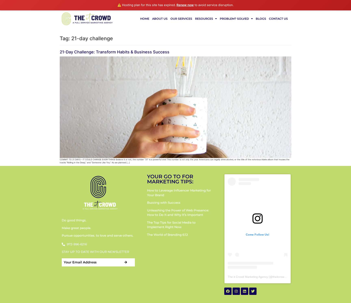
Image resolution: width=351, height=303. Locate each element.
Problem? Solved (234, 19)
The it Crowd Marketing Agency (248, 276)
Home (144, 19)
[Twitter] (253, 291)
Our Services (181, 19)
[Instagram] (236, 291)
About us (160, 19)
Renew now (185, 5)
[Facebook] (228, 291)
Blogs (261, 19)
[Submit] (126, 262)
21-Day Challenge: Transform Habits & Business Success (114, 52)
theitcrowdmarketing (286, 276)
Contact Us (278, 19)
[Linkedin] (244, 291)
